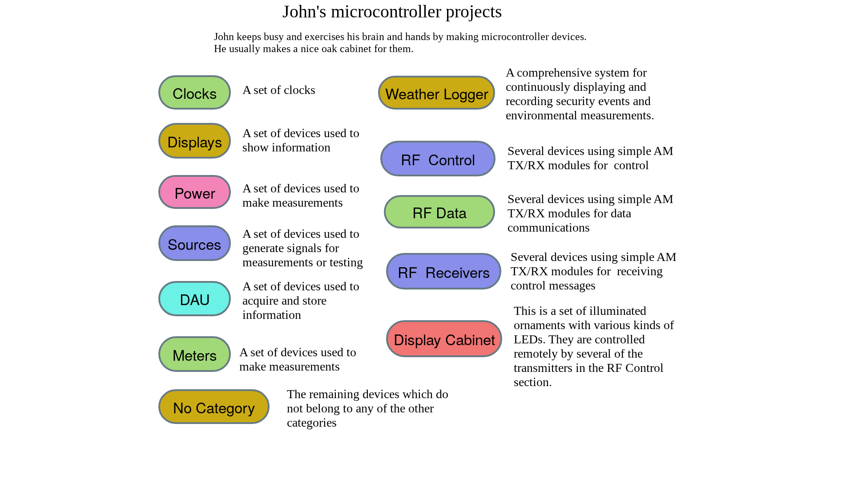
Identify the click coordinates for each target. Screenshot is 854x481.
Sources (195, 243)
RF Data (439, 211)
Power (194, 192)
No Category (214, 406)
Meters (195, 354)
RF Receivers (444, 271)
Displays (194, 140)
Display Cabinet (444, 338)
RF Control (438, 158)
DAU (195, 298)
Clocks (195, 92)
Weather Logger (436, 92)
